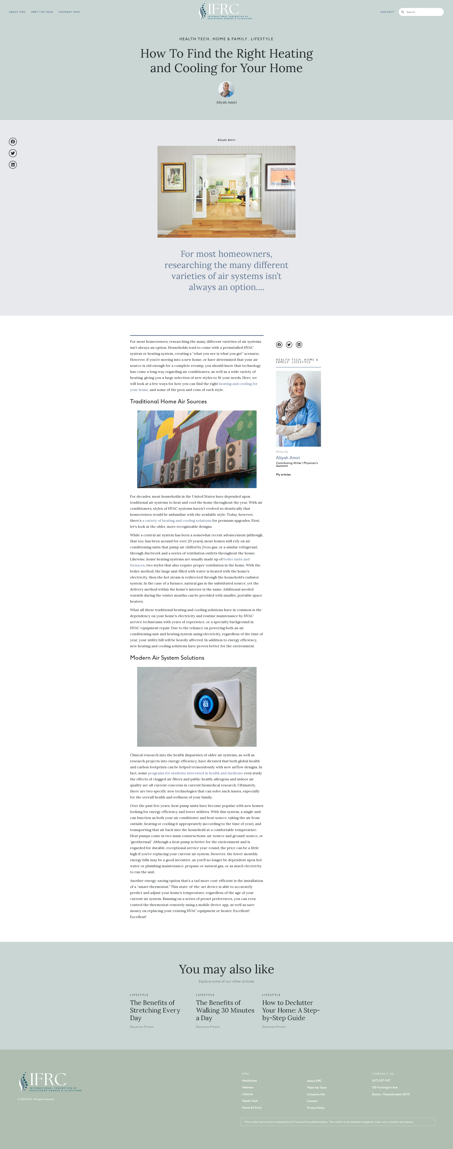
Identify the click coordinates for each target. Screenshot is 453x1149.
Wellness (247, 1087)
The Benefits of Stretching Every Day (155, 1010)
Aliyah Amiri (226, 102)
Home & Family (230, 39)
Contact (387, 12)
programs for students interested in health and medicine (196, 773)
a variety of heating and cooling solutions (176, 520)
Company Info (316, 1094)
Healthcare (249, 1081)
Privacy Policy (316, 1108)
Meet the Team (42, 12)
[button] (13, 142)
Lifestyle (262, 39)
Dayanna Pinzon (142, 1027)
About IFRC (17, 12)
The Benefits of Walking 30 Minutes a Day (225, 1010)
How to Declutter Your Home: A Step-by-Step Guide (291, 1010)
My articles (283, 474)
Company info (69, 12)
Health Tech (194, 39)
